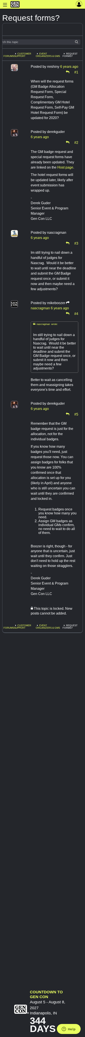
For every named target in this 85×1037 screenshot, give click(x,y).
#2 (76, 142)
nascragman (40, 308)
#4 (76, 313)
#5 (76, 414)
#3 (76, 243)
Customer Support (22, 54)
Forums (8, 56)
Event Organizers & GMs (48, 54)
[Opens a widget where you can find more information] (69, 1029)
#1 (76, 72)
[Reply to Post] (67, 72)
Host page (65, 167)
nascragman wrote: (45, 324)
